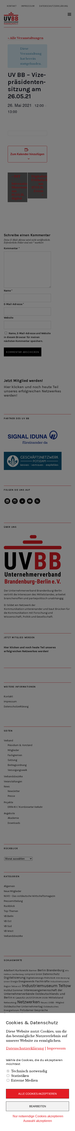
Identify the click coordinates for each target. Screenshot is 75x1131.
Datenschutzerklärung (25, 1048)
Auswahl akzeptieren (37, 1121)
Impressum (56, 1048)
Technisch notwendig (29, 1071)
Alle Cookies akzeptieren (37, 1093)
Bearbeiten (37, 1106)
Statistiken (20, 1076)
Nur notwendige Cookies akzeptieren (38, 1116)
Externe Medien (24, 1080)
